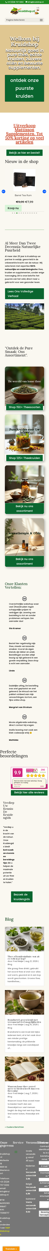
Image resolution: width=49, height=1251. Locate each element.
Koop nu (13, 208)
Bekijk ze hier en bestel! (24, 153)
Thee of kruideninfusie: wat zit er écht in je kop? (23, 957)
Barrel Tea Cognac (23, 195)
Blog (10, 964)
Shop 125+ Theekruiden (24, 458)
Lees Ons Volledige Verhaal (20, 293)
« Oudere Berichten (14, 1127)
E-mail (45, 1166)
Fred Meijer (18, 961)
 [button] (44, 191)
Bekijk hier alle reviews (29, 792)
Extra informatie (44, 1196)
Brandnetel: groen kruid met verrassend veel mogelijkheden (24, 1020)
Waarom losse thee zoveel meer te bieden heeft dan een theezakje (23, 1088)
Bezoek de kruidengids (22, 897)
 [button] (3, 191)
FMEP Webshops (5, 1231)
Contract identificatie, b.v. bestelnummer (44, 1153)
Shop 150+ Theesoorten (24, 407)
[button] (12, 213)
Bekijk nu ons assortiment (24, 508)
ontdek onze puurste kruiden (24, 88)
